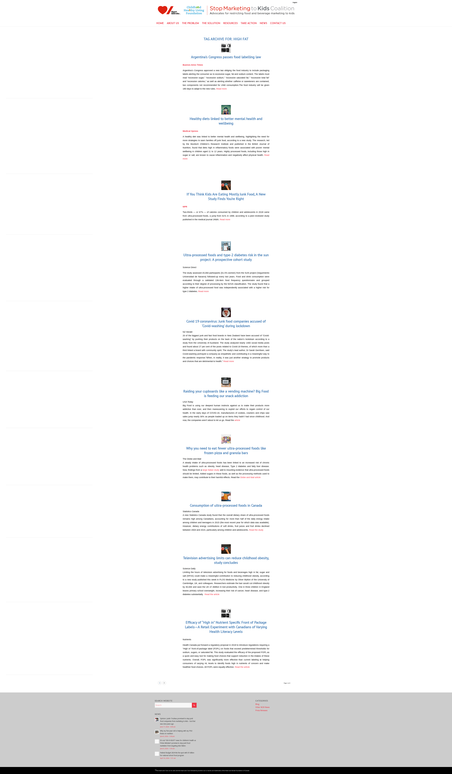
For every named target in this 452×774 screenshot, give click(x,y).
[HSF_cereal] (226, 439)
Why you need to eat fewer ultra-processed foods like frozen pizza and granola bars (226, 450)
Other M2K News (262, 707)
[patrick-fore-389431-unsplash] (226, 185)
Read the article (212, 594)
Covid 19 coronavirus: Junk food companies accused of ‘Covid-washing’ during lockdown (226, 323)
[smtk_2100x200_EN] (226, 11)
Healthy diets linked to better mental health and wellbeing (226, 120)
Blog (257, 704)
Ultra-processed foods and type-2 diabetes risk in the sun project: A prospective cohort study (226, 257)
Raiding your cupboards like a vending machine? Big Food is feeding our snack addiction (226, 393)
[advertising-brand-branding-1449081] (226, 382)
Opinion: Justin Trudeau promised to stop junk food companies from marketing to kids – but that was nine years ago (177, 721)
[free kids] (226, 110)
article (237, 420)
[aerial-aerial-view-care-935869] (226, 246)
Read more (221, 88)
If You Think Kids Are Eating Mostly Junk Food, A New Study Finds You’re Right (226, 196)
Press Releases (261, 710)
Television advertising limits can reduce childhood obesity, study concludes (226, 560)
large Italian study (211, 470)
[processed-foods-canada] (226, 312)
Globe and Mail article (250, 477)
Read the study (256, 530)
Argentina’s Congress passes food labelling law (226, 57)
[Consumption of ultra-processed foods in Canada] (226, 496)
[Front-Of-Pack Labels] (226, 48)
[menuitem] (294, 2)
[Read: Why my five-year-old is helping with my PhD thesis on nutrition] (157, 732)
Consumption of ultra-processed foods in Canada (226, 505)
